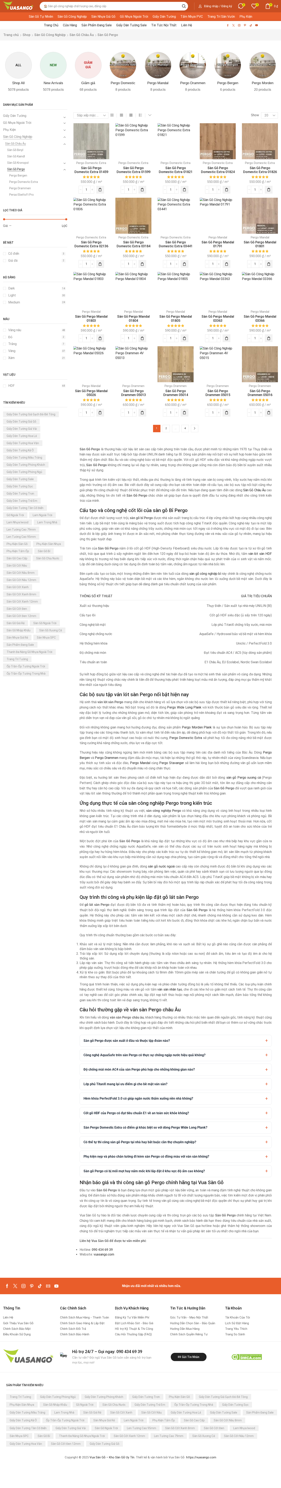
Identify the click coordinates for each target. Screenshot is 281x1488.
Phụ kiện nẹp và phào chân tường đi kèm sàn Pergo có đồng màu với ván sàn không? (146, 1156)
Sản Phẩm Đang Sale (20, 644)
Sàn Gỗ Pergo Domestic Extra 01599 (133, 170)
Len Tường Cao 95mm (21, 536)
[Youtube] (256, 25)
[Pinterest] (245, 25)
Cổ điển (36, 254)
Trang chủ (11, 35)
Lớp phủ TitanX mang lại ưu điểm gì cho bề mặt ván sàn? (125, 1084)
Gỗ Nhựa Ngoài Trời (17, 123)
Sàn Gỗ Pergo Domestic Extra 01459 (91, 170)
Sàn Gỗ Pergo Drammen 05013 (133, 393)
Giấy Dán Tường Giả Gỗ (21, 421)
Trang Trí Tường (17, 659)
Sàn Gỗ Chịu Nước (47, 558)
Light (36, 295)
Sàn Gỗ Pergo (16, 169)
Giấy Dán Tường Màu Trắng (24, 457)
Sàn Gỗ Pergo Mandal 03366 (260, 318)
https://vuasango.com (201, 1457)
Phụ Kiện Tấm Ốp (18, 551)
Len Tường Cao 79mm (21, 529)
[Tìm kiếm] (184, 6)
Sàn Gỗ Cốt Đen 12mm (21, 616)
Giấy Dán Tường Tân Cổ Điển (25, 508)
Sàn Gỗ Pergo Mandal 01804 (133, 318)
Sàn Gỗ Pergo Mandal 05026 (91, 393)
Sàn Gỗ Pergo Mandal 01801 (260, 244)
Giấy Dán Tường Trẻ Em (22, 500)
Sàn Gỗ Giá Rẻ (15, 623)
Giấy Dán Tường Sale (20, 479)
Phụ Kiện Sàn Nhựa (48, 544)
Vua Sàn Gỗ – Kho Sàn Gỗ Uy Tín (111, 1457)
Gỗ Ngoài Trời (15, 515)
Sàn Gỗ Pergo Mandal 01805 (175, 318)
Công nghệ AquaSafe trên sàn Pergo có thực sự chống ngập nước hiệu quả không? (145, 1055)
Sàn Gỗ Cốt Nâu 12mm (21, 580)
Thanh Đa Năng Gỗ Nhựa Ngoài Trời (29, 652)
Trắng (36, 344)
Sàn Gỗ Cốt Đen (17, 608)
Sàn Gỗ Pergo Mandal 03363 (218, 318)
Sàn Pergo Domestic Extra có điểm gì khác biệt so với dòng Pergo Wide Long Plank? (145, 1127)
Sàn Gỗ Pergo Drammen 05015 (218, 393)
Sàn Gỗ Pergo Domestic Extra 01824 (218, 170)
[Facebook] (228, 25)
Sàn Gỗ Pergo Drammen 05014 (175, 393)
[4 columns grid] (131, 115)
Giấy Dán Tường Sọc (20, 486)
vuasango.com (104, 1254)
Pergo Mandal (218, 237)
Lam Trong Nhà (47, 522)
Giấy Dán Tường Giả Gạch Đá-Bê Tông (31, 414)
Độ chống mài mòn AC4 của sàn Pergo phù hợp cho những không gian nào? (139, 1069)
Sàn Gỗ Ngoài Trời (44, 623)
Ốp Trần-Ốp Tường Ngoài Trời (26, 666)
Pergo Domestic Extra (23, 182)
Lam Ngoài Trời (42, 515)
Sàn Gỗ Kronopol (18, 162)
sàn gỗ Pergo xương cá (243, 777)
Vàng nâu (36, 330)
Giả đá (36, 261)
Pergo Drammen (20, 188)
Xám (36, 358)
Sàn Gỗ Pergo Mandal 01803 (91, 318)
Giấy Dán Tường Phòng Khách (26, 464)
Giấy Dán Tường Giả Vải (22, 428)
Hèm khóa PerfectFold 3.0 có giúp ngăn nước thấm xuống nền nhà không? (138, 1098)
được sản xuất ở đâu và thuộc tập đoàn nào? (127, 1041)
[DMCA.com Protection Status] (246, 1357)
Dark (36, 288)
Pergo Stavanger (171, 763)
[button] (215, 6)
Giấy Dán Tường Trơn (20, 493)
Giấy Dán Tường (14, 116)
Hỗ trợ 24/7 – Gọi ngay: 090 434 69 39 (107, 1351)
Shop (26, 35)
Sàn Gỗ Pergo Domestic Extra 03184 (133, 244)
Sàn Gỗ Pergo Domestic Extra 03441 (176, 244)
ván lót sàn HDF (260, 554)
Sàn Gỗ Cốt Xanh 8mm (21, 594)
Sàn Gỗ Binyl (15, 150)
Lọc (64, 226)
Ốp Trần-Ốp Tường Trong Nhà (26, 673)
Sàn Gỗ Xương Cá (50, 630)
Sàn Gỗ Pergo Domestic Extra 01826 (260, 170)
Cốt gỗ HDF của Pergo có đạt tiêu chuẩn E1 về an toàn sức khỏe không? (136, 1113)
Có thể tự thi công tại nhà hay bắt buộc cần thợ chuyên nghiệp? (140, 1142)
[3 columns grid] (121, 115)
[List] (140, 115)
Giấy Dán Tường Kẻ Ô (20, 450)
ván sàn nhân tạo (169, 989)
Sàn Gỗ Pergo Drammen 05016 (260, 393)
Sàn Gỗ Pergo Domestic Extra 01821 (176, 170)
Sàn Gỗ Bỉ (44, 551)
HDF (36, 386)
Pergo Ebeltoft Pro (21, 194)
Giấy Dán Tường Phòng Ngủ (24, 472)
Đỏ (36, 337)
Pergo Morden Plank (197, 727)
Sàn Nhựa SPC (46, 637)
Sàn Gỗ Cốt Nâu (17, 565)
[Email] (48, 1286)
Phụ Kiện (9, 130)
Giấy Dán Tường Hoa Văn (23, 443)
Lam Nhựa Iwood (17, 522)
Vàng (36, 351)
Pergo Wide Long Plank (184, 707)
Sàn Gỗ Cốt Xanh (18, 587)
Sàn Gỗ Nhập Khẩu (18, 630)
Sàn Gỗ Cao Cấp (17, 558)
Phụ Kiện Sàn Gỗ (17, 544)
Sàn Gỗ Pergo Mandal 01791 (218, 244)
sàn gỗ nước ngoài (161, 866)
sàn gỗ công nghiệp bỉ (205, 574)
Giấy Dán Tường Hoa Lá (22, 436)
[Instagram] (239, 25)
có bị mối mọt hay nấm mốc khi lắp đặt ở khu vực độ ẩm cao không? (144, 1171)
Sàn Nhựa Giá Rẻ (17, 637)
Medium (36, 302)
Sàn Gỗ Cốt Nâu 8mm (21, 572)
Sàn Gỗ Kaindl (16, 156)
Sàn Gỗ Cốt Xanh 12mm (22, 601)
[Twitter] (233, 25)
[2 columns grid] (112, 115)
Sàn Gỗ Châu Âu (82, 35)
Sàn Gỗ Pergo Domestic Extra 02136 (91, 244)
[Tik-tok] (251, 25)
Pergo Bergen (18, 175)
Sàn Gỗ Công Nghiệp (50, 35)
